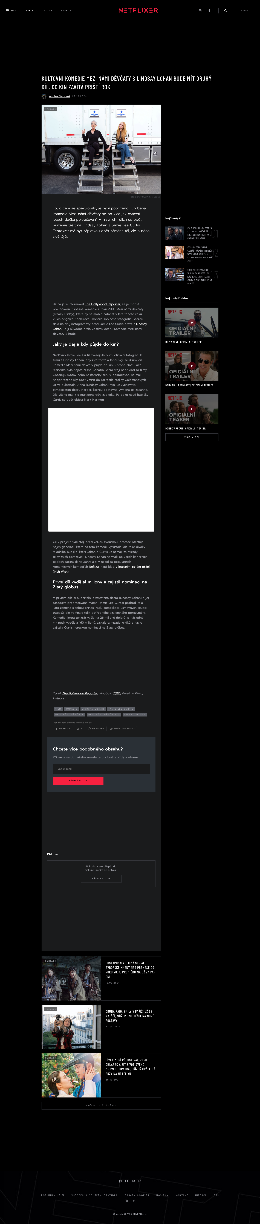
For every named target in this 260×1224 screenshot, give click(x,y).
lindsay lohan (93, 708)
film (58, 708)
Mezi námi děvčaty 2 (104, 714)
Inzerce (201, 1195)
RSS (216, 1195)
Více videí (192, 437)
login (244, 10)
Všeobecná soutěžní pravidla (94, 1195)
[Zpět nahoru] (250, 1214)
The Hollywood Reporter (102, 304)
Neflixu (94, 566)
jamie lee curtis (121, 708)
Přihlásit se (78, 780)
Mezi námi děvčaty (69, 714)
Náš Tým (162, 1195)
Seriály (51, 109)
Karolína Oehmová (59, 96)
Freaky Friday (135, 714)
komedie (72, 708)
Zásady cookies (137, 1195)
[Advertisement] (101, 271)
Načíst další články (101, 1105)
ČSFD (116, 693)
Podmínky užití (52, 1195)
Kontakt (182, 1195)
